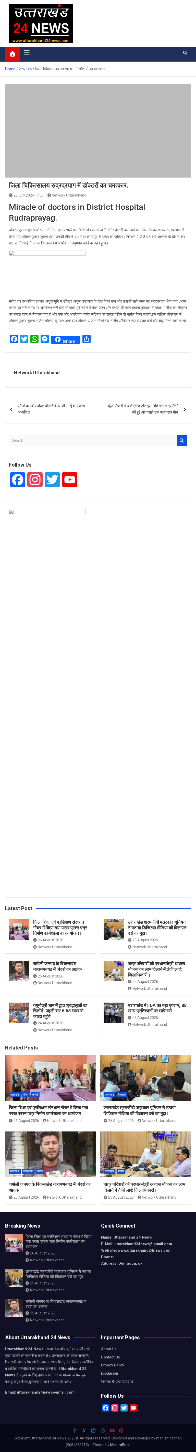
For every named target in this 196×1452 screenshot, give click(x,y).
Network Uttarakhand (69, 195)
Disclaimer (109, 1373)
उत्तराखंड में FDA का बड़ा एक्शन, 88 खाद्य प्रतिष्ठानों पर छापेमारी (157, 1008)
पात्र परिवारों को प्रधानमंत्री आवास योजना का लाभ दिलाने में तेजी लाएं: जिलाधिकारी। (156, 969)
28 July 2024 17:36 (29, 195)
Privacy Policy (112, 1365)
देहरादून (122, 1094)
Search (182, 440)
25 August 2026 (145, 940)
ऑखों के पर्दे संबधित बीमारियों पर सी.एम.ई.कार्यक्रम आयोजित (51, 409)
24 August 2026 (50, 1023)
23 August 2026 (145, 1018)
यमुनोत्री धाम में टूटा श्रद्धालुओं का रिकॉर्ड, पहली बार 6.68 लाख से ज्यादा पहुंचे (60, 1011)
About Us (109, 1349)
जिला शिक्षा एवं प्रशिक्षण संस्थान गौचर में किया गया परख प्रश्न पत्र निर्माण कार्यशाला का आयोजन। (60, 927)
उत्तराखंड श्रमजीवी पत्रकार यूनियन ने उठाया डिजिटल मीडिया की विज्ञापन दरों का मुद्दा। (157, 927)
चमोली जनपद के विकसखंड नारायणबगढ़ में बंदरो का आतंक (57, 966)
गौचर (25, 1094)
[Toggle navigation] (26, 53)
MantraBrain (120, 1445)
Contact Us (110, 1357)
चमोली (35, 1094)
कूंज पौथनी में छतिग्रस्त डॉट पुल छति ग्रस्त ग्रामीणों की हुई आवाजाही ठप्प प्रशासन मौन (143, 409)
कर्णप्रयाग (28, 1171)
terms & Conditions (117, 1381)
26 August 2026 (50, 940)
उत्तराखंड (14, 1094)
